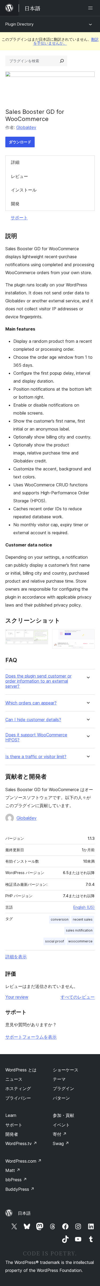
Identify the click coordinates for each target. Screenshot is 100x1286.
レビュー (19, 176)
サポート (19, 217)
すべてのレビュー (78, 997)
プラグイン (63, 1088)
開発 (15, 203)
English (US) (84, 907)
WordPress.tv (21, 1143)
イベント (61, 1125)
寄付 (60, 1134)
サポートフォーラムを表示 (31, 1036)
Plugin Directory (19, 24)
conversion (60, 919)
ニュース (13, 1079)
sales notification (79, 930)
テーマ (59, 1079)
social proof (54, 941)
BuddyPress (19, 1189)
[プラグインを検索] (62, 61)
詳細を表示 (16, 956)
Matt (12, 1170)
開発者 (11, 1134)
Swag (61, 1143)
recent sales (83, 919)
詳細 (15, 162)
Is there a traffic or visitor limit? (35, 756)
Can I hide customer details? (33, 719)
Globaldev (26, 127)
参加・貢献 (63, 1115)
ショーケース (65, 1069)
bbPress (16, 1179)
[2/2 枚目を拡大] (87, 636)
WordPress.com (23, 1161)
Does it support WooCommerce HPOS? (36, 737)
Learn (10, 1115)
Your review (16, 997)
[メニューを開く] (91, 8)
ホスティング (18, 1088)
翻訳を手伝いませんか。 (66, 41)
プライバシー (18, 1098)
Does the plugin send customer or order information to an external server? (38, 681)
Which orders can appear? (31, 702)
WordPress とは (21, 1069)
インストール (24, 190)
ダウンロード (20, 142)
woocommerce (80, 941)
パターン (61, 1098)
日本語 (24, 1213)
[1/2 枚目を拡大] (40, 636)
